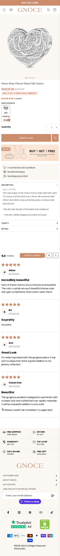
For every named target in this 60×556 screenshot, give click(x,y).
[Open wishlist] (11, 10)
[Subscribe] (53, 495)
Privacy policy (19, 548)
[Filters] (49, 255)
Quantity (6, 126)
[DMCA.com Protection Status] (45, 524)
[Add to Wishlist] (55, 138)
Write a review (32, 255)
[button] (4, 10)
